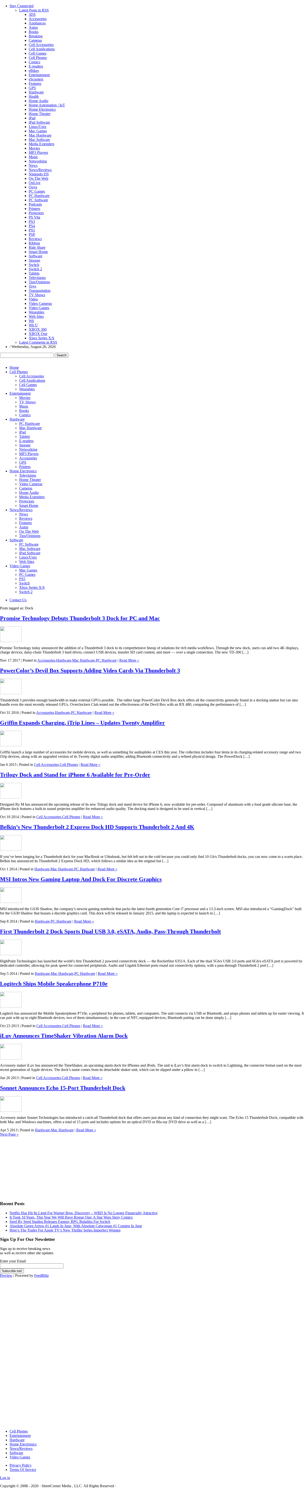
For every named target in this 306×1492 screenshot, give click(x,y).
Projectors (36, 213)
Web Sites (36, 316)
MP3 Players (38, 152)
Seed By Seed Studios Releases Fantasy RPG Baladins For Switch (60, 1222)
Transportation (39, 291)
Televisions (37, 278)
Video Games (39, 308)
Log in (5, 1478)
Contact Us (18, 600)
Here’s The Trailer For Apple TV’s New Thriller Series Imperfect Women (65, 1230)
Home (14, 367)
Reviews (35, 239)
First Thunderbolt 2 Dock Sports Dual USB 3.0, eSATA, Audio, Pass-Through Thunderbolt (110, 931)
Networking (38, 161)
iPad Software (39, 122)
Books (33, 32)
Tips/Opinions (39, 282)
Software (35, 256)
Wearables (36, 312)
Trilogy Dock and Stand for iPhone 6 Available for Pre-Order (75, 775)
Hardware (36, 92)
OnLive (34, 183)
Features (35, 83)
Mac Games (38, 131)
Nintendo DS (39, 174)
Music (33, 157)
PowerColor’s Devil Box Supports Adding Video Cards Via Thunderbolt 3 (90, 670)
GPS (32, 88)
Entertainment (39, 75)
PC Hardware (39, 196)
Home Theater (39, 114)
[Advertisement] (36, 1167)
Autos (33, 27)
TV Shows (37, 295)
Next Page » (9, 1134)
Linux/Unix (37, 127)
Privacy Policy (21, 1465)
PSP (32, 234)
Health (34, 96)
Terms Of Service (23, 1470)
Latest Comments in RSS (38, 342)
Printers (34, 209)
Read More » (129, 660)
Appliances (37, 23)
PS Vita (34, 217)
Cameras (35, 40)
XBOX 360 (38, 329)
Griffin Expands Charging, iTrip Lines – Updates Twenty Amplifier (82, 723)
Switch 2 (35, 269)
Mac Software (39, 140)
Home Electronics (42, 109)
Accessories (38, 19)
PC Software (38, 200)
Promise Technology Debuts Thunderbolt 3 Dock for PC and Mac (80, 618)
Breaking (36, 36)
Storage (34, 260)
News (33, 165)
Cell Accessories (41, 45)
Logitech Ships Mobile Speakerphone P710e (54, 984)
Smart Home (38, 252)
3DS (32, 14)
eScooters (36, 79)
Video (33, 299)
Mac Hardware (40, 135)
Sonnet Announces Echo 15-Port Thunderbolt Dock (62, 1088)
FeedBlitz (41, 1275)
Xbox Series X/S (41, 338)
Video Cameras (40, 303)
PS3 (32, 222)
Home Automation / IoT (47, 105)
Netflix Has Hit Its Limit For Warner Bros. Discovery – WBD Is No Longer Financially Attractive (84, 1213)
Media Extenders (41, 144)
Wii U (33, 325)
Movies (34, 148)
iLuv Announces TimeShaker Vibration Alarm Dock (64, 1036)
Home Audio (38, 101)
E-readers (36, 66)
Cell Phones (38, 58)
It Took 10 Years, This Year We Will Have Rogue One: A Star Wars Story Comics (71, 1217)
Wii (31, 321)
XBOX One (38, 334)
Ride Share (37, 247)
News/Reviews (40, 170)
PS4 (32, 226)
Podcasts (35, 204)
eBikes (34, 71)
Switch (34, 265)
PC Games (37, 191)
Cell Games (37, 53)
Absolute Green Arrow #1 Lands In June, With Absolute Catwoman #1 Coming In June (76, 1226)
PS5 (32, 230)
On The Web (38, 178)
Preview (6, 1275)
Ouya (33, 187)
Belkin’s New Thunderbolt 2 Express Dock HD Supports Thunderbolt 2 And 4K (97, 827)
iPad (32, 118)
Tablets (34, 273)
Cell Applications (42, 49)
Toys (32, 286)
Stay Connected (21, 6)
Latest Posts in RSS (34, 10)
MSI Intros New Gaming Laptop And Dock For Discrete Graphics (81, 879)
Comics (34, 62)
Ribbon (34, 243)
